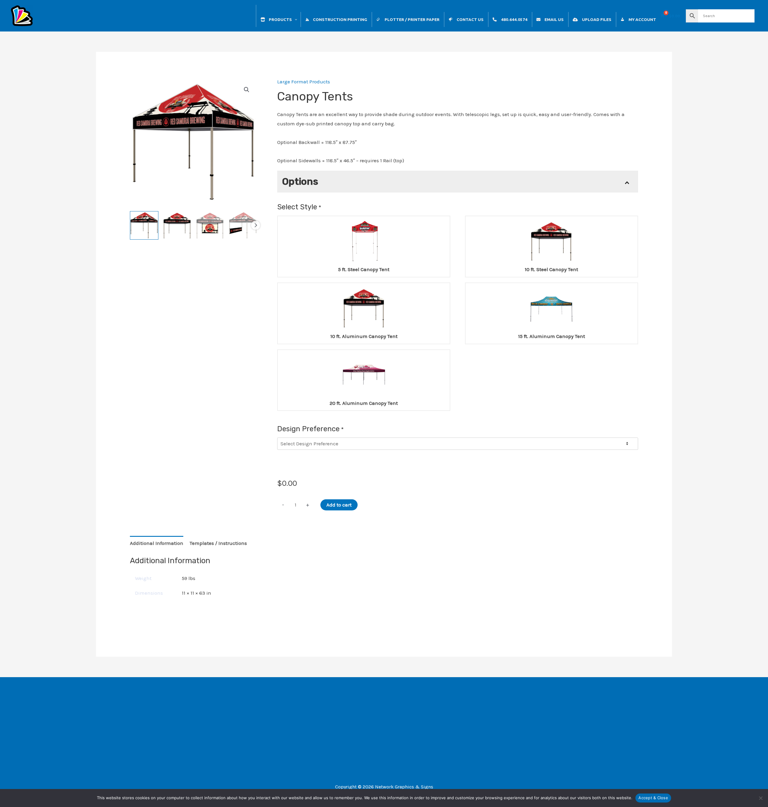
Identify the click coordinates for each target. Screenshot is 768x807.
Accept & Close (653, 797)
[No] (761, 798)
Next (255, 225)
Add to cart (339, 505)
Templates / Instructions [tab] (218, 543)
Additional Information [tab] (156, 543)
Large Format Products (303, 82)
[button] (246, 89)
